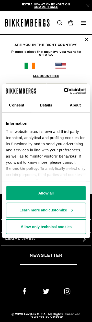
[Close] (88, 5)
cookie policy (25, 168)
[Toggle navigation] (83, 22)
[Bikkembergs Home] (29, 23)
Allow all (46, 193)
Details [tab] (46, 105)
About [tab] (75, 105)
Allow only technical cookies (46, 227)
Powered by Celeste (46, 316)
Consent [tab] (16, 105)
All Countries (46, 75)
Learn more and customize (43, 210)
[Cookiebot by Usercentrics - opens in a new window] (65, 90)
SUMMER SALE (46, 6)
